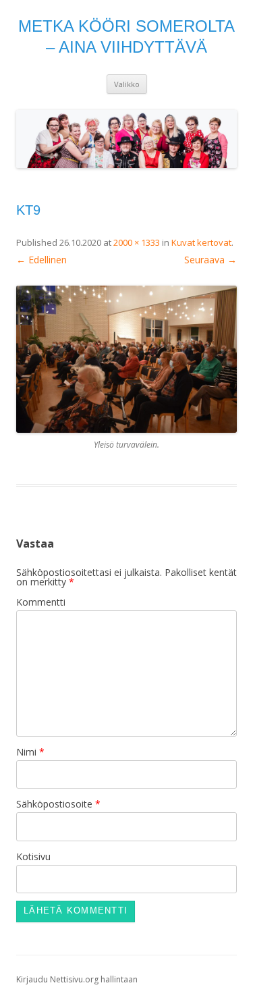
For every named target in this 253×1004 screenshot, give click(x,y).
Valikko (127, 84)
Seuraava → (210, 259)
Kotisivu (33, 856)
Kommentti (40, 602)
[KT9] (126, 359)
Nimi (30, 751)
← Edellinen (41, 259)
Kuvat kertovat (201, 242)
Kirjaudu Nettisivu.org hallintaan (77, 979)
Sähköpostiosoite (58, 803)
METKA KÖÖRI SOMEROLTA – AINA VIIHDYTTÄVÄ (126, 36)
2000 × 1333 (136, 242)
